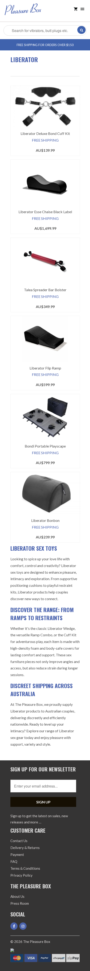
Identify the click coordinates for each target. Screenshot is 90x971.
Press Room (19, 903)
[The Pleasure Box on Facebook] (14, 926)
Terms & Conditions (25, 868)
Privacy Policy (21, 875)
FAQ (13, 861)
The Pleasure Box (36, 941)
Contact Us (18, 841)
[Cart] (76, 9)
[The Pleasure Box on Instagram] (23, 926)
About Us (17, 896)
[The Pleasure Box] (23, 12)
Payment (17, 854)
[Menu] (82, 9)
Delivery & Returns (25, 848)
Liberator (24, 59)
